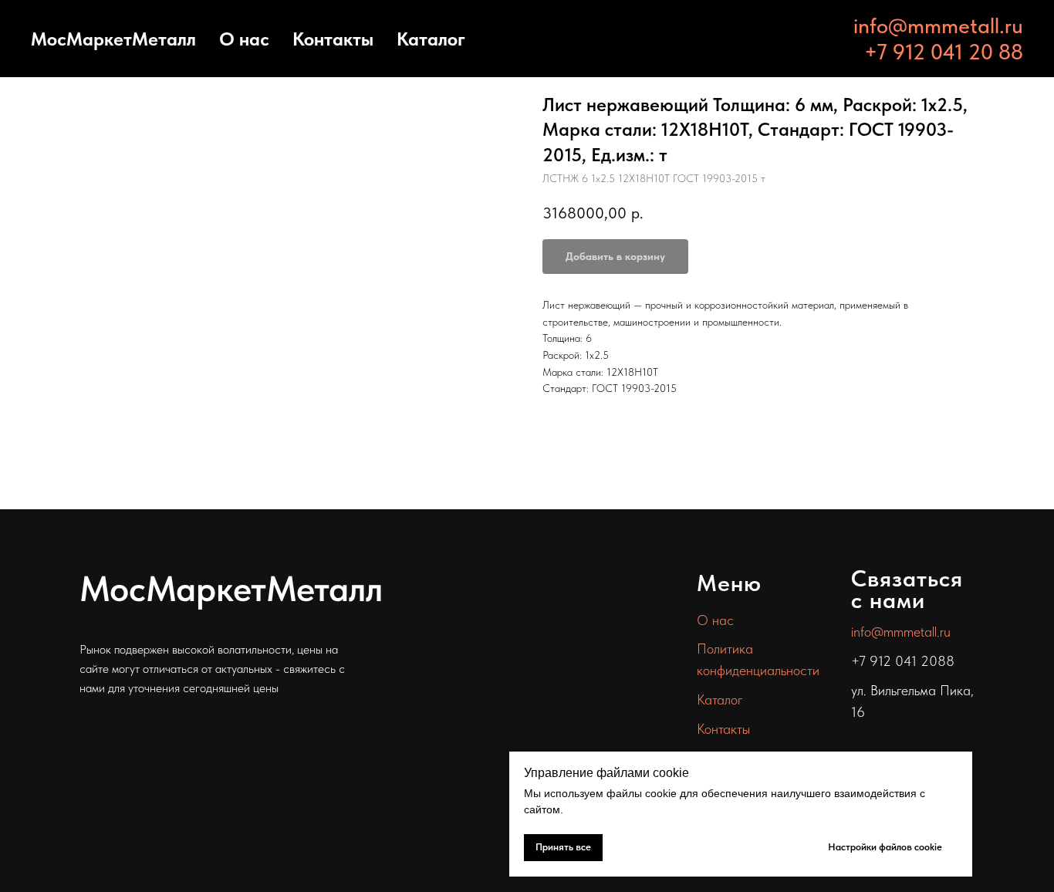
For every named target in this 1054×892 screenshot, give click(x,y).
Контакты (332, 39)
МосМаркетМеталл (113, 39)
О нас (244, 39)
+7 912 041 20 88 (943, 52)
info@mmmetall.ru (938, 25)
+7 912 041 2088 (902, 661)
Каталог (431, 39)
